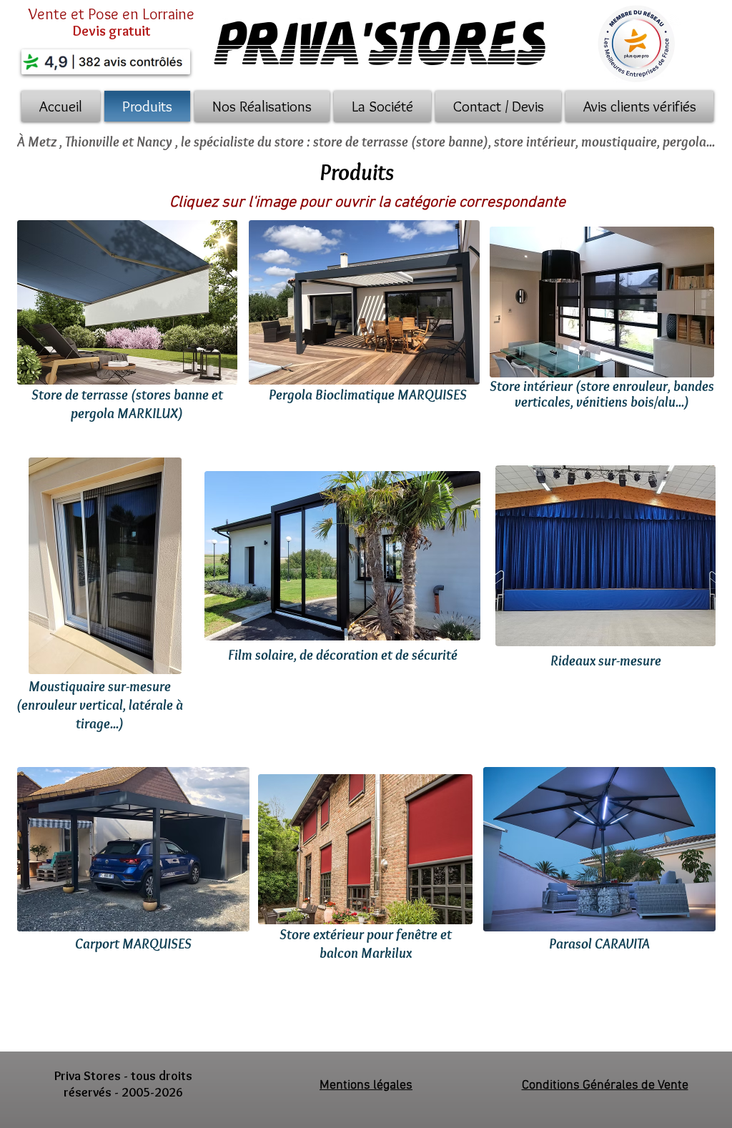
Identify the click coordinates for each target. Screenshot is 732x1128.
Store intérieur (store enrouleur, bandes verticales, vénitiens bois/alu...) (602, 393)
